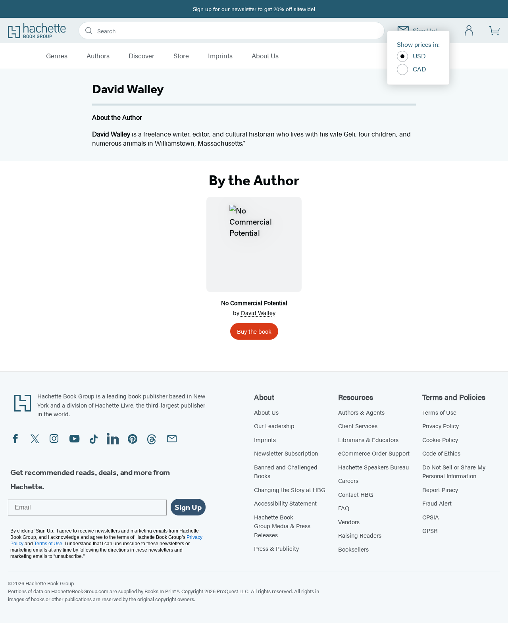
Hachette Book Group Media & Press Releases (282, 526)
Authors (98, 56)
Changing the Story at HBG (289, 489)
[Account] (469, 31)
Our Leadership (274, 425)
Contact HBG (355, 494)
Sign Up (188, 507)
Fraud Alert (437, 503)
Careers (348, 480)
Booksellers (353, 549)
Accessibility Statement (285, 503)
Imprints (220, 56)
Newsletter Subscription (286, 453)
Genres (56, 56)
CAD (419, 68)
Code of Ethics (441, 453)
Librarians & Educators (368, 439)
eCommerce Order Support (374, 453)
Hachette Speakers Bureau (373, 467)
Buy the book (254, 331)
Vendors (349, 521)
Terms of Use (439, 412)
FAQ (343, 508)
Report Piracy (440, 489)
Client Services (357, 425)
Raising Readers (359, 535)
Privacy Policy (440, 425)
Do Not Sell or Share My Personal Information (453, 471)
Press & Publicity (276, 548)
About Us (265, 56)
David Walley (258, 312)
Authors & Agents (361, 412)
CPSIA (430, 517)
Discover (141, 56)
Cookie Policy (440, 439)
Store (181, 56)
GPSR (430, 530)
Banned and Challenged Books (286, 471)
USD (419, 55)
